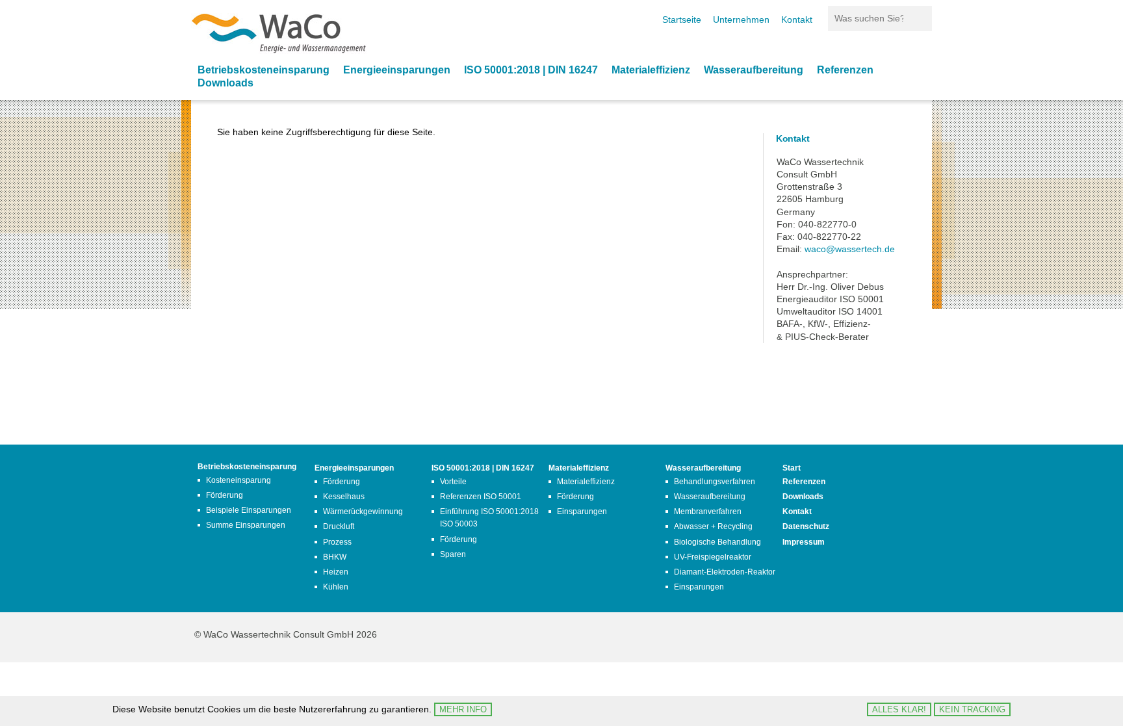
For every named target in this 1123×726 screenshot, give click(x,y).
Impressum (803, 542)
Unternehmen (741, 19)
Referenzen (845, 69)
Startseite (681, 19)
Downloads (225, 82)
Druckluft (338, 526)
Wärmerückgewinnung (363, 511)
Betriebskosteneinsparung (263, 69)
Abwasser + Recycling (713, 526)
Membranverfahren (708, 511)
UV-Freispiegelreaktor (712, 557)
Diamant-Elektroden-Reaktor (724, 572)
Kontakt (796, 19)
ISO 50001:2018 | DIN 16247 (531, 69)
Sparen (453, 554)
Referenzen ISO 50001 (480, 496)
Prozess (337, 542)
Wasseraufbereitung (753, 69)
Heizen (335, 572)
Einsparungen (582, 511)
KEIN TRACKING (972, 709)
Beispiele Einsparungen (248, 510)
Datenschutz (805, 526)
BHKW (334, 557)
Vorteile (453, 481)
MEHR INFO (463, 709)
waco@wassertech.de (850, 249)
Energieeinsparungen (396, 69)
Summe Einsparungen (245, 525)
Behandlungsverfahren (714, 481)
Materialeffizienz (651, 69)
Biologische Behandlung (717, 542)
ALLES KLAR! (899, 709)
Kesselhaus (344, 496)
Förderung (224, 495)
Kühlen (335, 586)
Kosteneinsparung (238, 480)
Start (791, 468)
